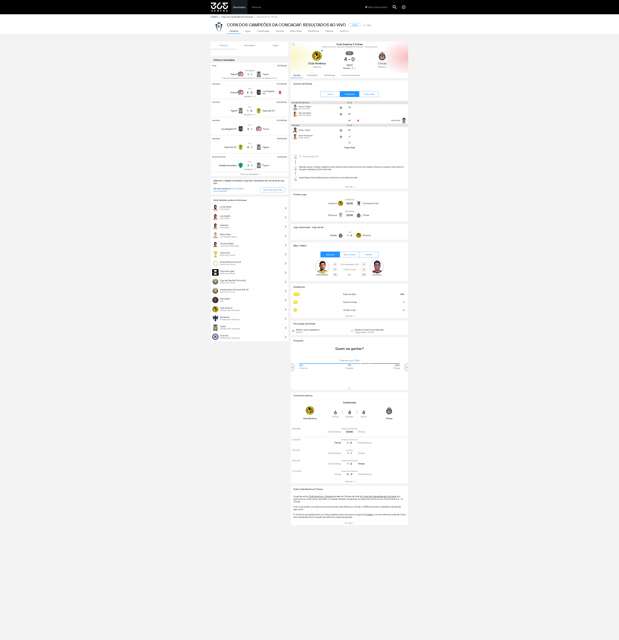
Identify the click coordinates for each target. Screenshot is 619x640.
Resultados (239, 7)
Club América (315, 496)
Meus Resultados (378, 7)
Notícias (256, 7)
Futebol (214, 17)
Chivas (327, 496)
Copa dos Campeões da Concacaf (237, 17)
